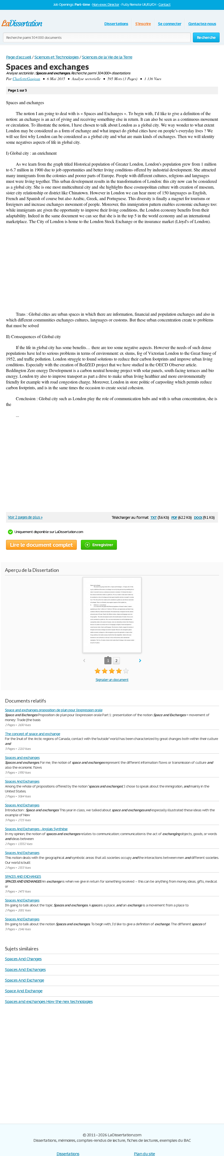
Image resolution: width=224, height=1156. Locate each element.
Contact (164, 4)
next (140, 661)
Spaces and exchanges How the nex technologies (49, 1001)
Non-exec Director (105, 4)
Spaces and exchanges (22, 757)
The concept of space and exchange (32, 733)
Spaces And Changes (23, 958)
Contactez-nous (202, 23)
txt (153, 517)
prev (84, 661)
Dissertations (116, 23)
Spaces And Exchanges (22, 781)
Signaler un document (112, 679)
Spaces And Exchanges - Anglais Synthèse (36, 829)
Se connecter (169, 23)
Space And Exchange (23, 990)
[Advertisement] (112, 267)
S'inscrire (143, 23)
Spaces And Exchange (24, 980)
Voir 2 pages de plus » (25, 517)
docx (198, 517)
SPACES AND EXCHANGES (23, 876)
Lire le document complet (41, 544)
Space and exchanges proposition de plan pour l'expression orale (53, 710)
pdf (174, 517)
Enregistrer (102, 544)
